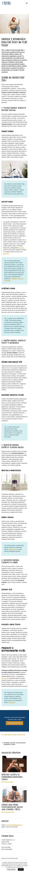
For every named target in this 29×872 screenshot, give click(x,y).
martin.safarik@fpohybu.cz (14, 825)
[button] (26, 3)
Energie (14, 734)
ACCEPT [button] (21, 869)
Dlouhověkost (8, 734)
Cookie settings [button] (11, 869)
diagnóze (6, 253)
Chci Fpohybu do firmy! (14, 723)
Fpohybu (21, 248)
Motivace (19, 734)
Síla (24, 734)
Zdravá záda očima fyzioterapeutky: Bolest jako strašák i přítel (12, 807)
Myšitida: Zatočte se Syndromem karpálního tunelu (12, 777)
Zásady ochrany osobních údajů (10, 858)
